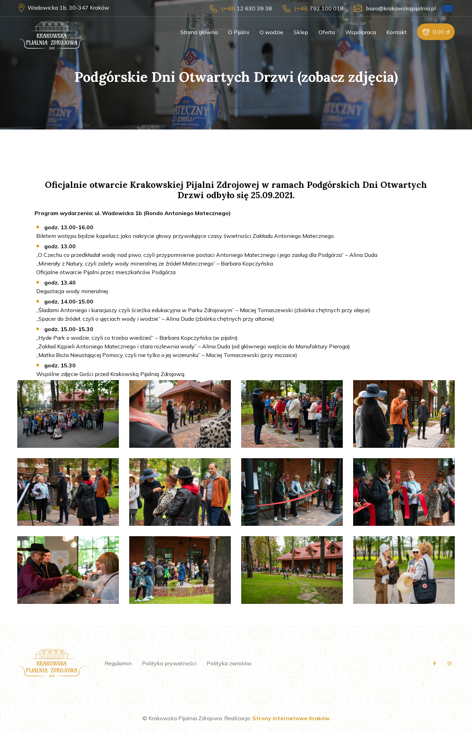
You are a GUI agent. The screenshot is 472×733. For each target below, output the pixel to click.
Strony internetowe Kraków (291, 718)
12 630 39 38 (246, 8)
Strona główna (199, 32)
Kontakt (396, 32)
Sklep (301, 32)
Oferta (327, 32)
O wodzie (271, 32)
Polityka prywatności (169, 663)
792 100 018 (318, 8)
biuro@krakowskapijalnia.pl (401, 8)
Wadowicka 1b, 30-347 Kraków (68, 7)
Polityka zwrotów (229, 663)
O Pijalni (238, 32)
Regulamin (118, 663)
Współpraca (360, 32)
